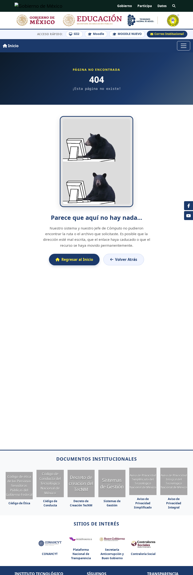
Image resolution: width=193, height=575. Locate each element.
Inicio (13, 45)
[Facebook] (188, 205)
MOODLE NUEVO (130, 34)
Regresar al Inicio (77, 259)
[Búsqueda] (173, 6)
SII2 (76, 34)
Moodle (98, 34)
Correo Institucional (169, 34)
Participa (144, 6)
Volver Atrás (126, 259)
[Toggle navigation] (183, 45)
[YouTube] (188, 215)
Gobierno (124, 6)
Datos (162, 6)
